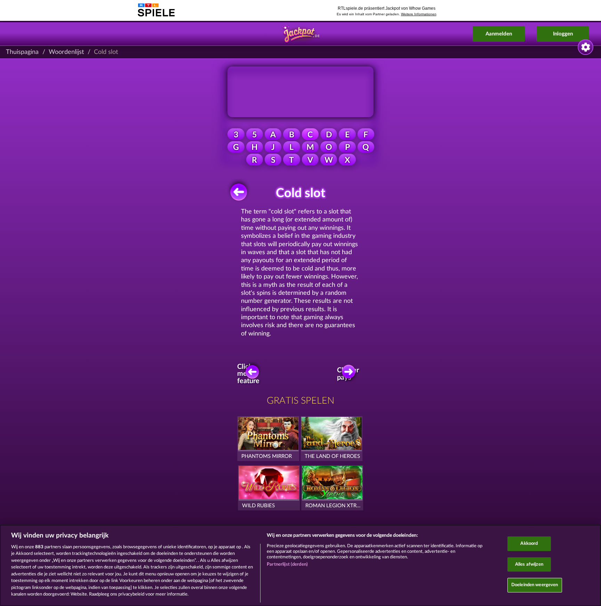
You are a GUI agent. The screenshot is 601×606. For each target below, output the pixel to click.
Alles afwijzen (529, 564)
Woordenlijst (66, 52)
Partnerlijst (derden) (287, 564)
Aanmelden (499, 34)
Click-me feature (248, 374)
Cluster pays (348, 374)
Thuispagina (22, 52)
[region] (300, 565)
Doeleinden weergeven (534, 585)
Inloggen (563, 34)
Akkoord (529, 543)
